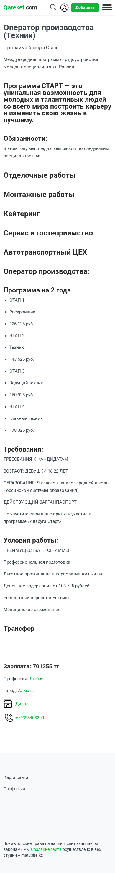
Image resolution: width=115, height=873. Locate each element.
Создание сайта (46, 849)
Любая (36, 678)
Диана (22, 704)
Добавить (85, 7)
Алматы (26, 690)
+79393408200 (29, 717)
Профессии (14, 788)
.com (20, 7)
